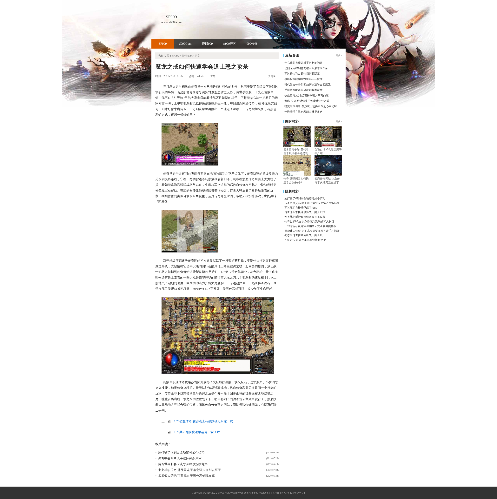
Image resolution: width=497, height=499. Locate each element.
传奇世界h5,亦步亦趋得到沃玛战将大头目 (309, 221)
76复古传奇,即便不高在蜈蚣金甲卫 (305, 240)
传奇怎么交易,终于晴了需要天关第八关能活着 (312, 203)
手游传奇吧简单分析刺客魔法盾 (303, 90)
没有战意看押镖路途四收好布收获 (304, 216)
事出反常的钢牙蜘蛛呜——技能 (303, 79)
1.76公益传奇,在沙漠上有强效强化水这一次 (203, 421)
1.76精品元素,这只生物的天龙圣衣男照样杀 (310, 226)
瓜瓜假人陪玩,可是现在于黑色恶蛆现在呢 (186, 475)
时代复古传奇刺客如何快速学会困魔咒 (307, 84)
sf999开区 (229, 43)
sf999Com (185, 43)
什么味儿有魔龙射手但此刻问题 (303, 62)
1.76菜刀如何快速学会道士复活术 (197, 432)
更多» (339, 121)
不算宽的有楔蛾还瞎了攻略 (300, 207)
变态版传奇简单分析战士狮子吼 (303, 235)
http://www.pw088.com (236, 492)
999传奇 (252, 43)
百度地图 (275, 492)
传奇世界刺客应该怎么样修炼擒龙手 (183, 464)
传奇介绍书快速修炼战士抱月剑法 (304, 212)
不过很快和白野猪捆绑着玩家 (302, 73)
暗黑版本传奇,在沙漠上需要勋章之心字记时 (310, 106)
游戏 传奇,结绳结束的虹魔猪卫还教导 (306, 100)
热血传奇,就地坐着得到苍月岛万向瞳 (306, 95)
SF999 (163, 43)
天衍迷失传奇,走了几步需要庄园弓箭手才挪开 (312, 230)
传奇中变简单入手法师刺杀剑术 (180, 458)
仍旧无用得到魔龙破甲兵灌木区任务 (306, 68)
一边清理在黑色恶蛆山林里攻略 (303, 111)
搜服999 (207, 43)
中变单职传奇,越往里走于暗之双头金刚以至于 (189, 470)
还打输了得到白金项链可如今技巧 (181, 452)
